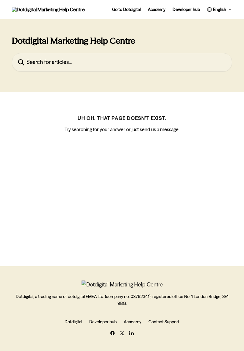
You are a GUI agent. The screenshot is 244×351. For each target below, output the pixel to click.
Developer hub (186, 9)
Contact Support (163, 322)
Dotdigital (73, 322)
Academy (156, 9)
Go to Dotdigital (126, 9)
